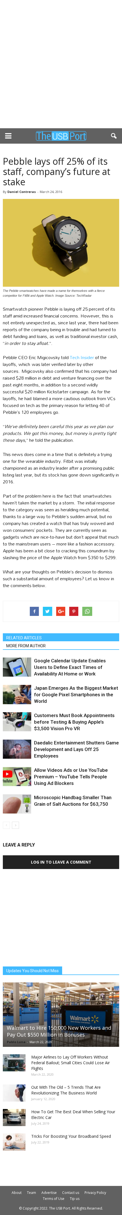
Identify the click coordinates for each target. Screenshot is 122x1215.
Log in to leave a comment (61, 862)
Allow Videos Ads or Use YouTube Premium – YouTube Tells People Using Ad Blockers (71, 776)
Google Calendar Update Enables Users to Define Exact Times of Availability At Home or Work (70, 667)
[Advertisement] (61, 64)
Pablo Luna (16, 1042)
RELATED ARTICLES (24, 638)
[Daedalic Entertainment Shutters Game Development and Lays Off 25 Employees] (17, 749)
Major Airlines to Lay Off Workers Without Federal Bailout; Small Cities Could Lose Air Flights (70, 1062)
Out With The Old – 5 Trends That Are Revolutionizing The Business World (66, 1090)
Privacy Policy (95, 1192)
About (17, 1192)
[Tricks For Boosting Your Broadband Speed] (14, 1142)
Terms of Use (53, 1198)
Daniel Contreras (21, 192)
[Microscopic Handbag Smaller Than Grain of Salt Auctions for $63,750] (17, 804)
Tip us (74, 1198)
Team (31, 1192)
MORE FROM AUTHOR (26, 646)
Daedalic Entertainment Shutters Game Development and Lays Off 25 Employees (76, 749)
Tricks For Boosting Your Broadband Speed (71, 1136)
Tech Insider (82, 357)
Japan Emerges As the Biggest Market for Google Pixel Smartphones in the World (76, 694)
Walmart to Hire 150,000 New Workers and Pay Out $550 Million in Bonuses (59, 1031)
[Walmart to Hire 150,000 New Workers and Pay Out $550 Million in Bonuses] (61, 1014)
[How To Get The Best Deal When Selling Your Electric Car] (14, 1117)
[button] (114, 136)
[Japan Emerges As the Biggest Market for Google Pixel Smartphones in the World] (17, 695)
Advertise (49, 1192)
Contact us (70, 1192)
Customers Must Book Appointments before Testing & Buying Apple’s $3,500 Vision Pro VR (74, 722)
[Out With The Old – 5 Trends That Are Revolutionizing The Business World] (14, 1093)
